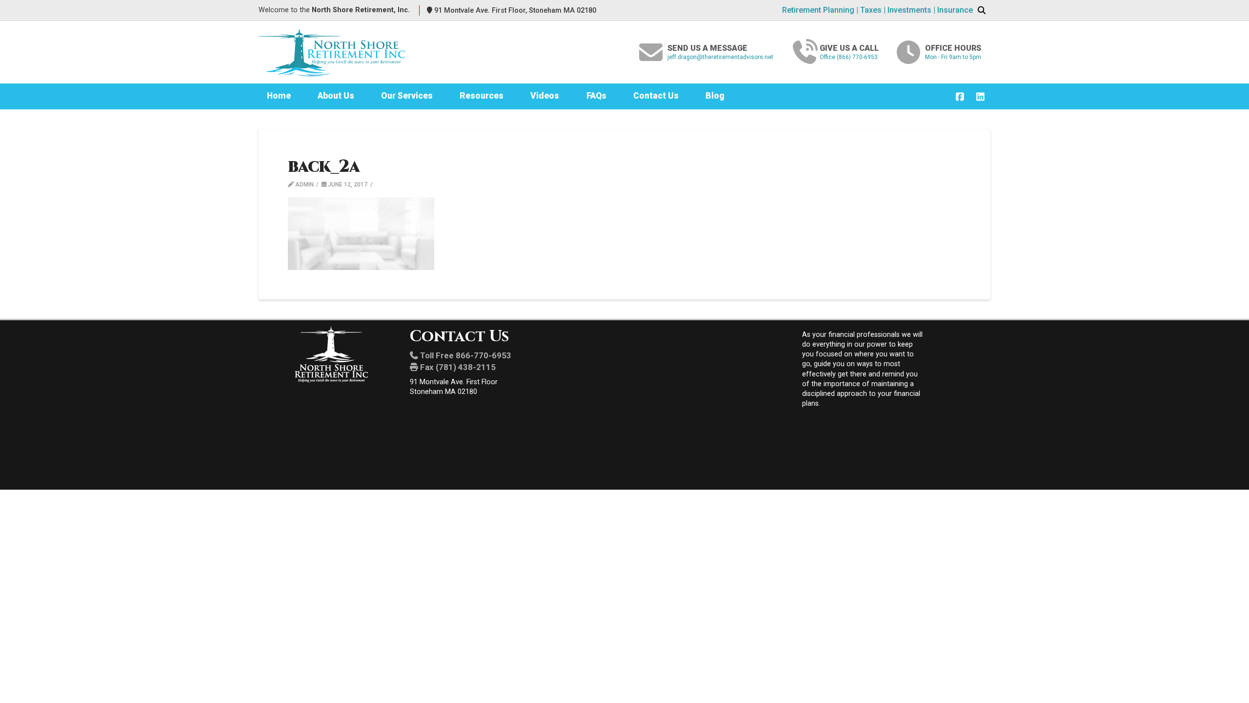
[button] (981, 11)
